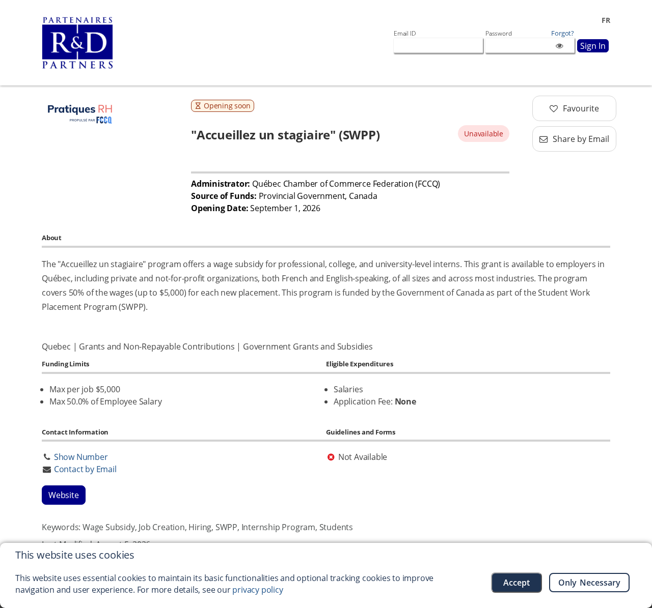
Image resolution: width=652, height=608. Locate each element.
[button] (574, 108)
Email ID (404, 33)
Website (63, 495)
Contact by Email (85, 469)
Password (498, 33)
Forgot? (562, 33)
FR (606, 20)
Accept (516, 582)
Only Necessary (589, 582)
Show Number (81, 456)
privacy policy (257, 589)
